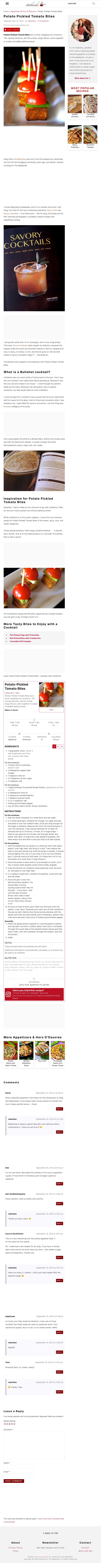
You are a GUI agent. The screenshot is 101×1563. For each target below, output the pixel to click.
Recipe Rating (9, 1421)
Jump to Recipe (12, 30)
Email (7, 1472)
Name (7, 1463)
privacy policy (43, 1557)
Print (51, 710)
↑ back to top (50, 1533)
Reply (59, 1109)
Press (15, 1551)
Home (6, 11)
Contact (85, 1548)
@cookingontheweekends (24, 996)
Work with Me (85, 1551)
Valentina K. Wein (12, 693)
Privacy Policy (16, 1548)
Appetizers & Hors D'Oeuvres (23, 11)
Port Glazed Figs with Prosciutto (24, 635)
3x (62, 746)
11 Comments (43, 21)
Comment (8, 1430)
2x (58, 746)
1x (54, 746)
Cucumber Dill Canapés (20, 641)
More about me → (82, 78)
